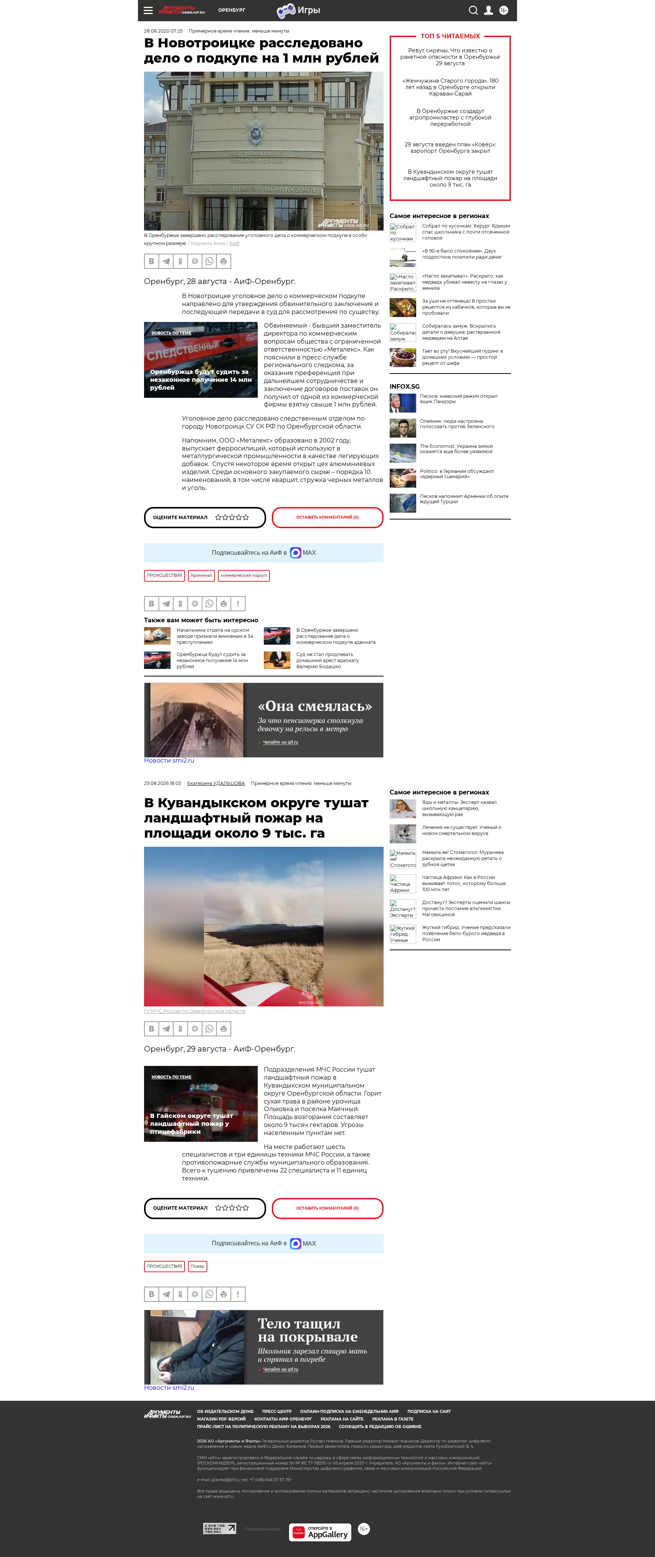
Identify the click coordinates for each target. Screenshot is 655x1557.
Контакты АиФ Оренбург (283, 1419)
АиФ (234, 243)
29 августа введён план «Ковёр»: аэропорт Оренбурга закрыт (450, 147)
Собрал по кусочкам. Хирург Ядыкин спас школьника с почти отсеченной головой (466, 232)
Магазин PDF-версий (221, 1419)
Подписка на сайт (429, 1411)
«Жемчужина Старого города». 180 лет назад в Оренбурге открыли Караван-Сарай (450, 87)
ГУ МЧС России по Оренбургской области (194, 1011)
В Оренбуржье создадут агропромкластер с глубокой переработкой (450, 117)
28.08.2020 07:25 (163, 31)
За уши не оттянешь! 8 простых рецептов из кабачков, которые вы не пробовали (466, 307)
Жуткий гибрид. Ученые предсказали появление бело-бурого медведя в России (466, 933)
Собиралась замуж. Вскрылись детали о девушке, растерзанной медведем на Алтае (461, 332)
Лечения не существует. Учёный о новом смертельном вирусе (461, 830)
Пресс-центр (276, 1411)
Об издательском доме (225, 1411)
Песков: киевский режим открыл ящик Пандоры (459, 399)
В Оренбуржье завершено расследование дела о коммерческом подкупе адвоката (336, 636)
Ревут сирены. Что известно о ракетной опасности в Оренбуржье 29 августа (450, 57)
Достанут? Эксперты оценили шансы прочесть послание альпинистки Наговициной (466, 908)
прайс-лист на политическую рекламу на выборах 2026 (263, 1426)
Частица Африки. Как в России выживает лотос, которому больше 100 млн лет (464, 883)
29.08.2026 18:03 (162, 783)
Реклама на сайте (342, 1419)
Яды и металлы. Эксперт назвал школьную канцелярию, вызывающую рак (459, 808)
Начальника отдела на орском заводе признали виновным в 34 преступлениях (215, 636)
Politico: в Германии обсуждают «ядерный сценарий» (457, 474)
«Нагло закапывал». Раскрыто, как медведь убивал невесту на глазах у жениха (464, 282)
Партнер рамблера (262, 1529)
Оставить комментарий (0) (327, 517)
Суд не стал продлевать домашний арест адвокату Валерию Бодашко (327, 660)
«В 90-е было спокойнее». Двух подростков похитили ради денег (462, 254)
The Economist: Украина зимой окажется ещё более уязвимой (456, 449)
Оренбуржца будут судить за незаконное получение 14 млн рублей (212, 660)
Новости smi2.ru (169, 760)
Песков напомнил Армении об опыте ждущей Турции (464, 499)
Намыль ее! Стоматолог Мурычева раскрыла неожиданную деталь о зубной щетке (463, 858)
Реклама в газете (393, 1419)
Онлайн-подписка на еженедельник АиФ (349, 1411)
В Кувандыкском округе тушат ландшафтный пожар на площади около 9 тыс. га (450, 178)
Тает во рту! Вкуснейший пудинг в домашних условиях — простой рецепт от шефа (462, 357)
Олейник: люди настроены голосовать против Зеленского (457, 424)
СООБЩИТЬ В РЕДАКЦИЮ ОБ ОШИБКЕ (380, 1426)
